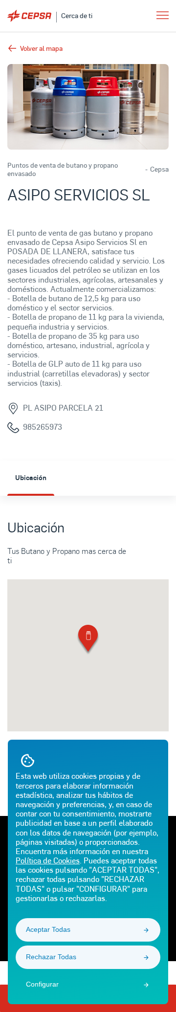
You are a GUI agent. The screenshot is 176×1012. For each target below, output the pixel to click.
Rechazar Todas (51, 957)
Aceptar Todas (48, 929)
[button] (88, 640)
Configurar (42, 984)
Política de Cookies (48, 860)
